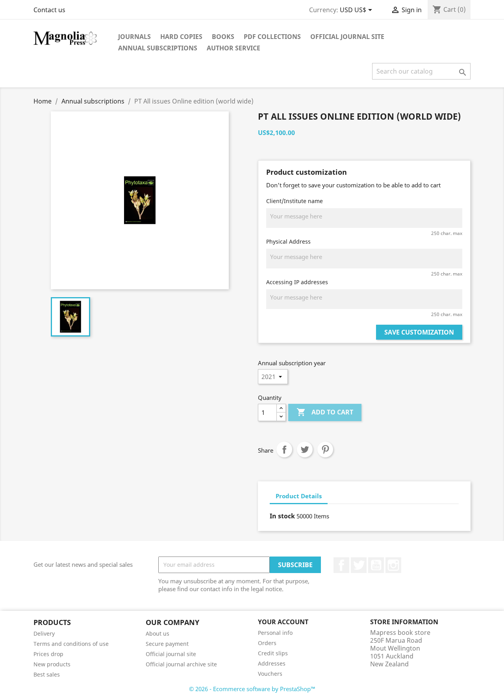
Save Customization (419, 332)
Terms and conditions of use (71, 643)
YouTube (376, 565)
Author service (233, 48)
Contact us (49, 10)
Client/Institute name (294, 201)
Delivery (44, 633)
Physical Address (288, 241)
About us (157, 633)
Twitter (359, 565)
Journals (134, 36)
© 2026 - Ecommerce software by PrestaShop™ (252, 689)
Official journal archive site (181, 664)
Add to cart (324, 412)
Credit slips (273, 653)
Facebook (341, 565)
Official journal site (347, 36)
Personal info (275, 632)
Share (284, 449)
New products (51, 664)
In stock (282, 516)
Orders (267, 643)
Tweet (305, 449)
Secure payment (167, 643)
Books (223, 36)
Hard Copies (181, 36)
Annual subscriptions (157, 48)
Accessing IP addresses (297, 282)
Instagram (393, 565)
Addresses (271, 663)
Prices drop (48, 654)
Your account (283, 622)
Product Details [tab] (299, 496)
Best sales (46, 674)
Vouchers (270, 673)
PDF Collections (272, 36)
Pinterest (325, 449)
